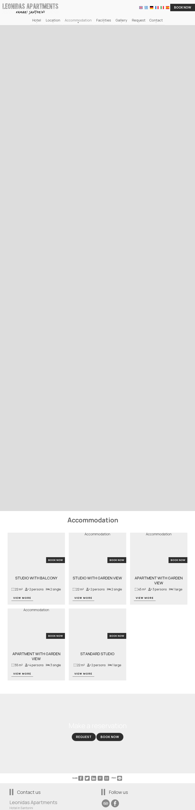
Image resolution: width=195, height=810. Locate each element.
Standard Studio (97, 653)
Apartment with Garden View (159, 580)
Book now (182, 7)
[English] (141, 7)
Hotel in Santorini (21, 808)
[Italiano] (162, 7)
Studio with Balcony (36, 578)
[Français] (157, 7)
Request (138, 20)
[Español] (167, 7)
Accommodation (78, 20)
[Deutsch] (151, 7)
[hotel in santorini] (30, 8)
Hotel (36, 20)
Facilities (103, 20)
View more (22, 598)
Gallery (121, 20)
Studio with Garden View (97, 578)
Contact (156, 20)
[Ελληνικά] (146, 7)
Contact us (29, 792)
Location (53, 20)
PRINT (114, 778)
